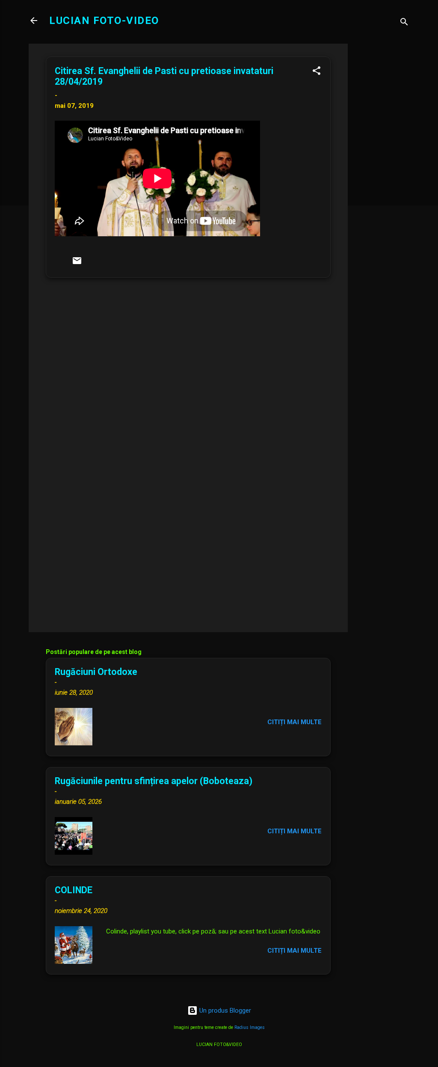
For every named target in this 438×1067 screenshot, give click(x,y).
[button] (316, 72)
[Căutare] (404, 23)
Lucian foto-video (104, 21)
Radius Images (249, 1027)
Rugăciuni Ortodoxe (96, 671)
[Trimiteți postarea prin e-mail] (77, 263)
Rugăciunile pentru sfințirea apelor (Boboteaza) (153, 781)
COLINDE (73, 890)
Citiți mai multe (294, 722)
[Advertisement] (382, 172)
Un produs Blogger (224, 1010)
